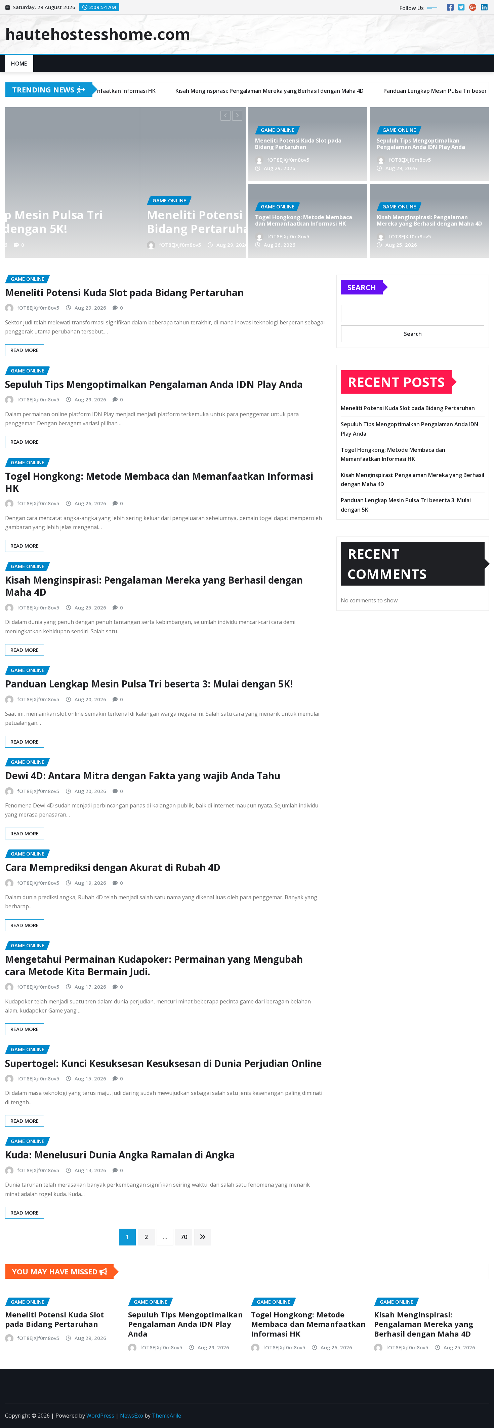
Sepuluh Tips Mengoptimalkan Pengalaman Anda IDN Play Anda (421, 144)
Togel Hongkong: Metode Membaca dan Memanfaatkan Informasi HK (303, 220)
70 (183, 1237)
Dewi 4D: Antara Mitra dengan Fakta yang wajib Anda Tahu (142, 775)
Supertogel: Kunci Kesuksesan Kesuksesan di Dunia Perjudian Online (163, 1063)
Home (19, 63)
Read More (24, 350)
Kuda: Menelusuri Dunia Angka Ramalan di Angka (120, 1154)
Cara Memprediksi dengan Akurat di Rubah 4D (112, 867)
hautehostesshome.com (97, 34)
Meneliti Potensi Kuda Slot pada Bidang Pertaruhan (105, 221)
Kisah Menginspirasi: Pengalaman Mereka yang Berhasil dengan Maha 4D (429, 220)
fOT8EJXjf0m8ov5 (45, 244)
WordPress (100, 1415)
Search (361, 287)
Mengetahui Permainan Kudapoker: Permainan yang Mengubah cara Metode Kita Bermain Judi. (154, 965)
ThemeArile (166, 1415)
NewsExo (131, 1415)
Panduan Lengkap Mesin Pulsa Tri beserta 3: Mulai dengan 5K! (149, 683)
